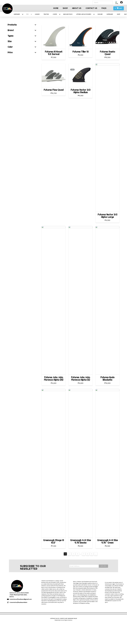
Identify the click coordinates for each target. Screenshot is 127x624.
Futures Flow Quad (54, 89)
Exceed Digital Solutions (66, 620)
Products (12, 24)
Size (10, 41)
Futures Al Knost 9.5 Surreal (53, 53)
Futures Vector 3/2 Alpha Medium (80, 91)
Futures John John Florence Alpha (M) (53, 378)
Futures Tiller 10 (80, 51)
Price (10, 52)
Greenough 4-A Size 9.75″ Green (107, 541)
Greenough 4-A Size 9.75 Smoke (80, 541)
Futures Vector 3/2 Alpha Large (107, 215)
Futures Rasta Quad (107, 53)
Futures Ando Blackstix (107, 378)
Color (10, 46)
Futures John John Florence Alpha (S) (80, 378)
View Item (54, 45)
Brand (10, 30)
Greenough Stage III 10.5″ (53, 541)
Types (10, 35)
